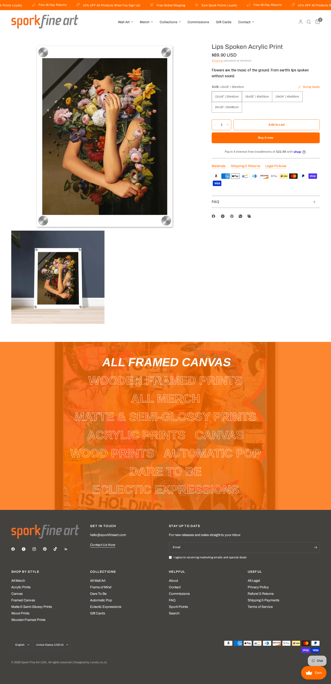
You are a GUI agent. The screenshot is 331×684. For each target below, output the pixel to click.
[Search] (308, 22)
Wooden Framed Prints (28, 620)
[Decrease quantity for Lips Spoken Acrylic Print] (215, 125)
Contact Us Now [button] (102, 545)
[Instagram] (37, 549)
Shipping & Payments (263, 600)
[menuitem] (125, 22)
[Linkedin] (69, 549)
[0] (316, 22)
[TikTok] (58, 549)
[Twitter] (27, 549)
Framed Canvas (23, 600)
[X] (223, 216)
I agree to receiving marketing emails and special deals (210, 557)
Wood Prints (20, 613)
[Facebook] (214, 216)
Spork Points (178, 607)
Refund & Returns (261, 593)
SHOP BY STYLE (25, 571)
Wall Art (124, 22)
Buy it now (266, 137)
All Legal (254, 580)
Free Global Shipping (158, 5)
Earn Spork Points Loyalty (207, 5)
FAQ (215, 202)
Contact (244, 22)
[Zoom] (188, 52)
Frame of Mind (100, 587)
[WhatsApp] (241, 216)
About (173, 580)
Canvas (17, 593)
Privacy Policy (258, 587)
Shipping (217, 60)
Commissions (198, 22)
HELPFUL (177, 571)
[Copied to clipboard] (250, 216)
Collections (168, 22)
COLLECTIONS (103, 571)
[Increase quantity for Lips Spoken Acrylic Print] (227, 125)
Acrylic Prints (21, 587)
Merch (145, 22)
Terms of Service (260, 607)
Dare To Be (98, 593)
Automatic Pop (101, 600)
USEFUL (255, 571)
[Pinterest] (233, 216)
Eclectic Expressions (105, 607)
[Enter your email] (315, 547)
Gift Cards (223, 22)
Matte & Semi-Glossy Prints (31, 607)
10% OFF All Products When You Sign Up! (99, 5)
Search (174, 613)
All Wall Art (97, 580)
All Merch (18, 580)
